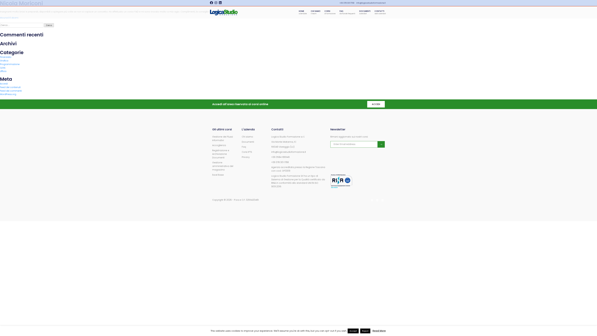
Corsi (330, 12)
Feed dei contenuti (10, 87)
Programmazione (10, 64)
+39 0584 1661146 (280, 157)
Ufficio (3, 71)
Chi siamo (315, 12)
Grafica (4, 60)
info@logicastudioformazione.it (288, 152)
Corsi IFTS (247, 152)
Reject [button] (365, 330)
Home (303, 12)
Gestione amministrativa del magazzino (222, 166)
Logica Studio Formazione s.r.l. (288, 136)
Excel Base (218, 174)
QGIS (2, 67)
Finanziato (5, 57)
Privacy (246, 157)
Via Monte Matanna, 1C (283, 141)
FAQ (347, 12)
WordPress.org (8, 94)
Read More (379, 330)
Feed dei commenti (11, 90)
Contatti (380, 12)
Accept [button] (353, 330)
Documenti (364, 12)
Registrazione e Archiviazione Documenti (220, 154)
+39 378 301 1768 (280, 162)
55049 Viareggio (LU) (282, 146)
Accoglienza (219, 145)
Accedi (4, 83)
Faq (244, 146)
